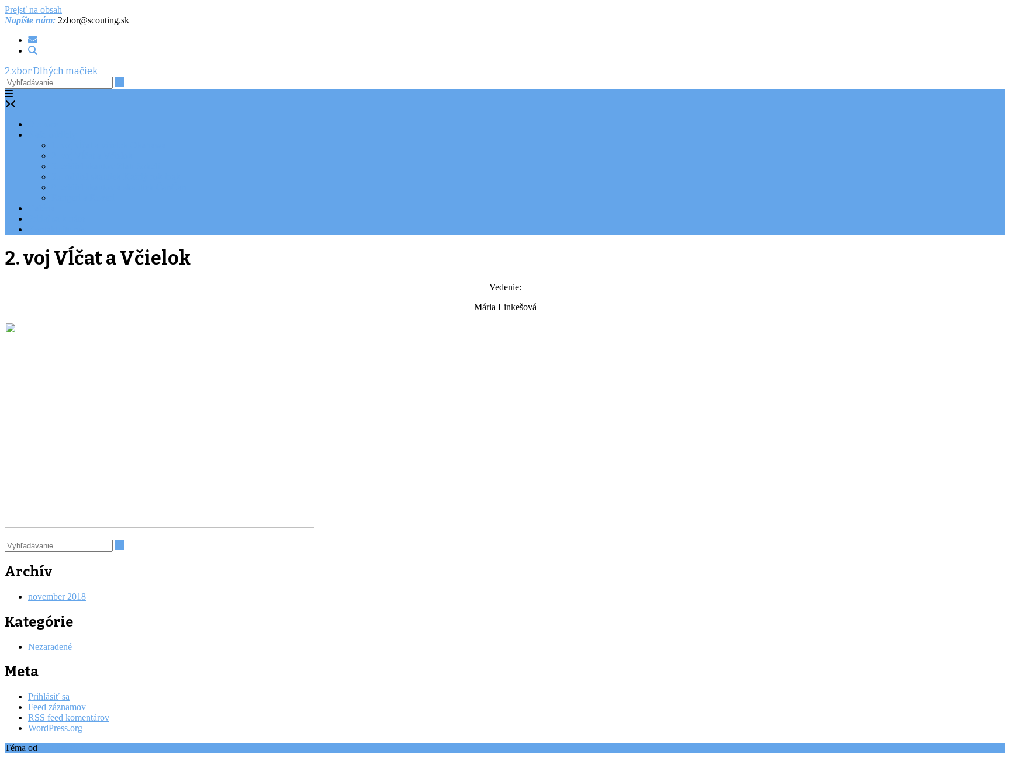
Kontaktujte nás (57, 229)
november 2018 (57, 596)
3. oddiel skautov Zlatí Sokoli (105, 166)
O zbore (43, 124)
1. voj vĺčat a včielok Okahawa (108, 145)
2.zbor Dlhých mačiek (51, 71)
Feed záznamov (57, 707)
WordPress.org (55, 728)
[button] (9, 94)
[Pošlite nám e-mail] (32, 40)
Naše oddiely (52, 135)
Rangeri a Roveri (83, 198)
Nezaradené (50, 647)
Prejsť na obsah (33, 10)
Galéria (41, 208)
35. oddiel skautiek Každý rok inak (116, 177)
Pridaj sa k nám (56, 219)
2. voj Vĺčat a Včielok (92, 156)
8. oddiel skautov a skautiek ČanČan (118, 187)
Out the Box (62, 748)
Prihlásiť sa (49, 696)
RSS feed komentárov (68, 717)
